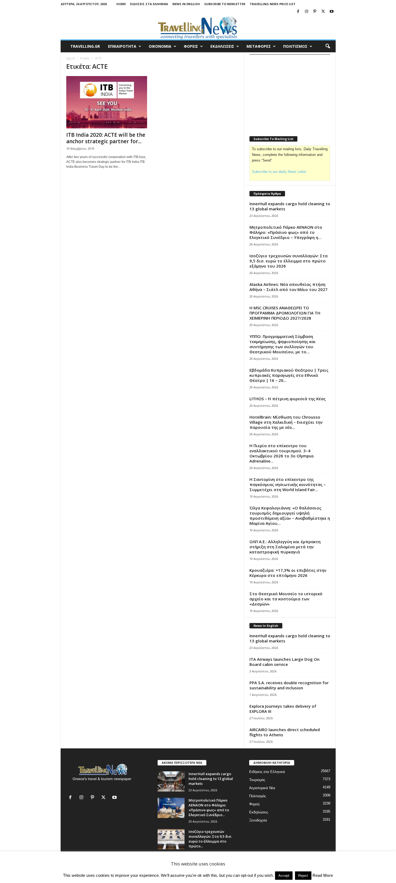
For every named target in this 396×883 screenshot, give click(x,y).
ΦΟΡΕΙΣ (191, 46)
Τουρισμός (257, 780)
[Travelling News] (198, 27)
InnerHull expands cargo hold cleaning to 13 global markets (289, 206)
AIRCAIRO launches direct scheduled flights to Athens (284, 732)
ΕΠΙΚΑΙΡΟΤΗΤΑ (122, 46)
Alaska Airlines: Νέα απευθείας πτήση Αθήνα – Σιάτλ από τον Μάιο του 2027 (288, 287)
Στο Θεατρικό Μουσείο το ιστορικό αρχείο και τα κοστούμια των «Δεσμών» (285, 599)
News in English (186, 4)
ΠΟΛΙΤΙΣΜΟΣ (295, 46)
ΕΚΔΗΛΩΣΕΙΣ (222, 46)
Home (121, 4)
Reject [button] (303, 876)
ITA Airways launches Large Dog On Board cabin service (284, 661)
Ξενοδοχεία (258, 820)
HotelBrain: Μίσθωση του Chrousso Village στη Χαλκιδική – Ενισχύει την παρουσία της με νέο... (285, 422)
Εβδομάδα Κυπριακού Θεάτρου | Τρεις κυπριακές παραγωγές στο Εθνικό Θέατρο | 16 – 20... (288, 375)
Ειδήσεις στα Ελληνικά (149, 4)
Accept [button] (283, 876)
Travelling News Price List (273, 4)
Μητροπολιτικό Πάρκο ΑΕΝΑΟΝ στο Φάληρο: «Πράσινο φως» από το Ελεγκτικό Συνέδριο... (209, 807)
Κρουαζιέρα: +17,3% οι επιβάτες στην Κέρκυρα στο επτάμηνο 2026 (287, 572)
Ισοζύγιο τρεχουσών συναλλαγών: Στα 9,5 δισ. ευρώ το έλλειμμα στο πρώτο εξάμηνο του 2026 (288, 261)
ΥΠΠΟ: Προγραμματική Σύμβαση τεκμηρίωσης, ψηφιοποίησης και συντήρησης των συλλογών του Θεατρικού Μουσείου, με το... (282, 344)
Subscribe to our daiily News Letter (279, 172)
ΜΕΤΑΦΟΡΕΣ (258, 46)
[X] (323, 12)
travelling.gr (85, 46)
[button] (328, 46)
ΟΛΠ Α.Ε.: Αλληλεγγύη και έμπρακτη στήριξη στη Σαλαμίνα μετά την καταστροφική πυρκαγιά (285, 547)
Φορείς (254, 804)
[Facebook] (298, 12)
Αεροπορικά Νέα (262, 788)
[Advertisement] (289, 92)
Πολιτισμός (257, 796)
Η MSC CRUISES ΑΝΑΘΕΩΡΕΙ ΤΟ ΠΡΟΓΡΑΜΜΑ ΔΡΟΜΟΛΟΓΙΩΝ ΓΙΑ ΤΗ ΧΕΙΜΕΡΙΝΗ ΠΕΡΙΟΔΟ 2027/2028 (284, 313)
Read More (322, 875)
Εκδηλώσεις (258, 812)
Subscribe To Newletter (224, 4)
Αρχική (70, 58)
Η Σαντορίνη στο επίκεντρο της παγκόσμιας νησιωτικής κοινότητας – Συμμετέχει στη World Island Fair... (287, 484)
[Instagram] (306, 12)
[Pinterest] (315, 12)
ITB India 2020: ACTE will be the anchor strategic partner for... (105, 138)
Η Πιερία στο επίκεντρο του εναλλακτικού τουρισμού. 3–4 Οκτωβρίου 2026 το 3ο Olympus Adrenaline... (281, 453)
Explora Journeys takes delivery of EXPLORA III (282, 708)
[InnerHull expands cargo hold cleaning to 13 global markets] (171, 781)
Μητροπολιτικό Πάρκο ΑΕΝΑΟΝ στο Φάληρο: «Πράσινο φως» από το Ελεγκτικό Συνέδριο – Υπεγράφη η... (285, 232)
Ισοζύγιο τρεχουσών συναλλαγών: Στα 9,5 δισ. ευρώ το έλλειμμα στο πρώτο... (210, 838)
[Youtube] (331, 12)
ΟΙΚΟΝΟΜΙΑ (160, 46)
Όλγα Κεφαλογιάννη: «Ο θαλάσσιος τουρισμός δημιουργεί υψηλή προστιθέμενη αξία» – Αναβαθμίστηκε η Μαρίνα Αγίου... (289, 515)
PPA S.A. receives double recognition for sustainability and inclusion (289, 685)
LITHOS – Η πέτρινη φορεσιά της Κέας (287, 398)
